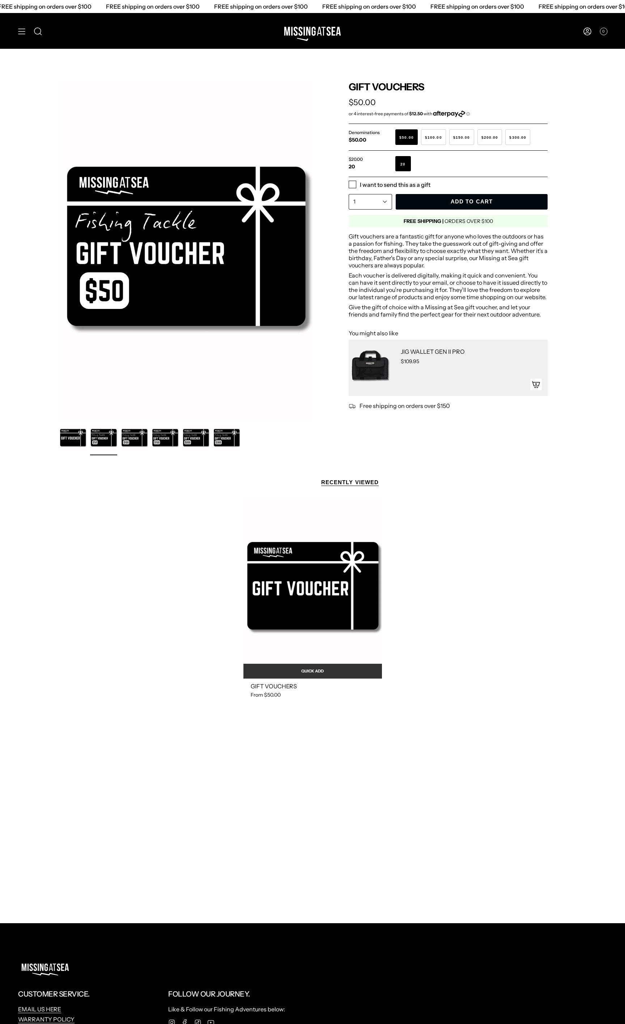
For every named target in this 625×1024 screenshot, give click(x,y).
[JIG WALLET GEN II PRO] (370, 368)
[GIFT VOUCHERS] (312, 589)
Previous (59, 251)
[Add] (536, 384)
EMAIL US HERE (39, 1009)
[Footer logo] (45, 967)
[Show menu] (21, 31)
